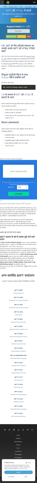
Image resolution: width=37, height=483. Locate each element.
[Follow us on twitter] (9, 429)
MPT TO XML (18, 406)
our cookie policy (22, 468)
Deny (25, 476)
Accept (18, 472)
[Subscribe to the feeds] (32, 429)
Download (12, 36)
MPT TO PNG (18, 348)
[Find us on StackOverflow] (18, 429)
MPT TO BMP (18, 290)
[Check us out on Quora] (23, 429)
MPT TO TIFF (18, 370)
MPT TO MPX (18, 333)
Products (18, 438)
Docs (18, 448)
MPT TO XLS (18, 391)
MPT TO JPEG (18, 312)
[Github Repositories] (27, 429)
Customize (11, 476)
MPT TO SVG (18, 362)
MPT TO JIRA (18, 304)
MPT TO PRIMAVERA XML (18, 355)
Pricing (22, 36)
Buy (29, 36)
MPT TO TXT (19, 377)
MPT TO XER (19, 384)
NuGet (10, 63)
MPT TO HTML (18, 297)
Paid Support (18, 457)
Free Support (18, 454)
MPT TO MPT (18, 326)
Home (18, 435)
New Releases (18, 441)
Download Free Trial (18, 20)
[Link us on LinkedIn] (14, 429)
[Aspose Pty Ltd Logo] (8, 2)
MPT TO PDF (18, 341)
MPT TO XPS (19, 413)
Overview (18, 31)
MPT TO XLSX (18, 399)
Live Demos (18, 451)
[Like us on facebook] (5, 429)
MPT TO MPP (18, 319)
